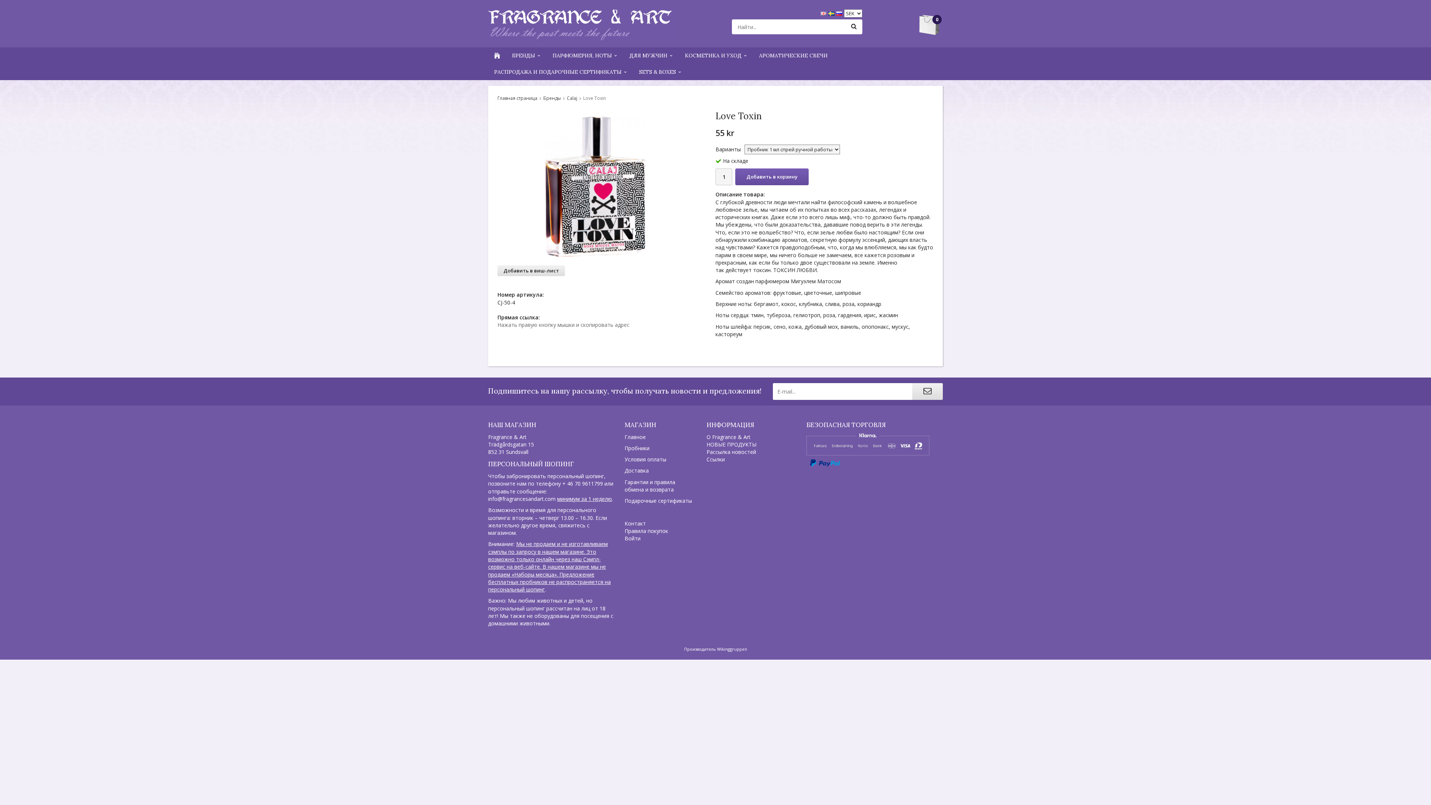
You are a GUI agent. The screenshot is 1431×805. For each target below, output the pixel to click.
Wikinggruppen (732, 649)
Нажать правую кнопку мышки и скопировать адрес (563, 324)
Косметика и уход (713, 55)
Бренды (523, 55)
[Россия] (840, 12)
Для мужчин (648, 55)
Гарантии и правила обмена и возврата (650, 486)
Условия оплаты (645, 459)
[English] (824, 12)
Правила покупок (646, 530)
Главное (635, 437)
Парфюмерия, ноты (582, 55)
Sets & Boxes (657, 72)
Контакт (635, 523)
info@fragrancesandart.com (522, 498)
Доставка (637, 470)
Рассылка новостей (731, 451)
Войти (633, 538)
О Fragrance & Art (729, 437)
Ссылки (716, 459)
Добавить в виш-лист (531, 270)
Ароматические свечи (793, 55)
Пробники (637, 448)
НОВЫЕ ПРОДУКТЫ (731, 444)
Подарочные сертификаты (658, 500)
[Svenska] (832, 12)
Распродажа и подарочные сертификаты (558, 72)
